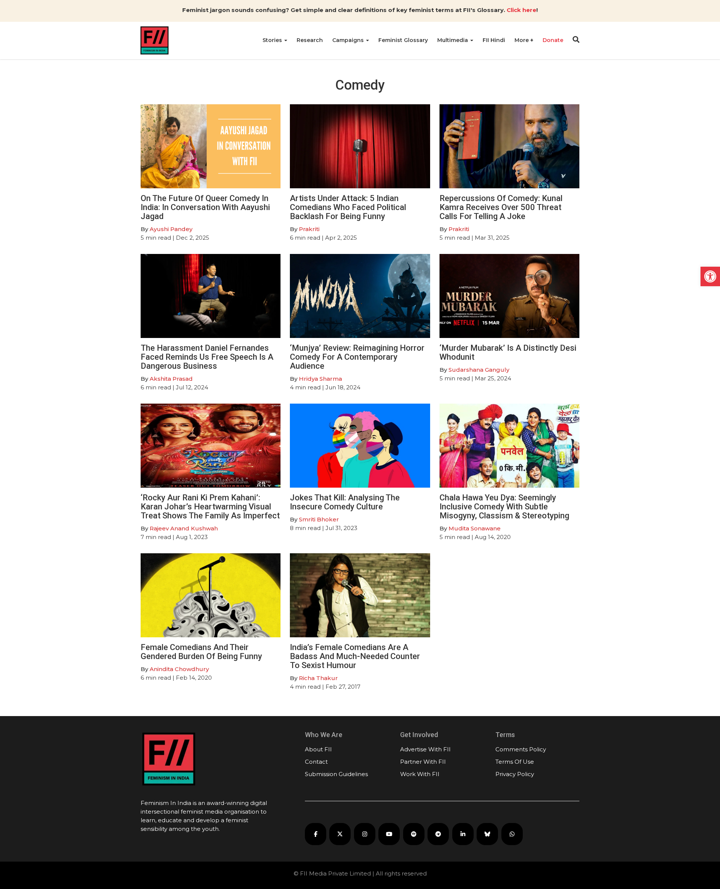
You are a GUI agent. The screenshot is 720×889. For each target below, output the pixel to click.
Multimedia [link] (453, 40)
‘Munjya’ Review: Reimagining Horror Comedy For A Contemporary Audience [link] (357, 357)
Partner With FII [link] (423, 761)
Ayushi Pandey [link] (171, 229)
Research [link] (310, 40)
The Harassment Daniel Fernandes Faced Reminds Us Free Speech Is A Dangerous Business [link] (207, 357)
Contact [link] (316, 761)
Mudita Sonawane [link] (474, 528)
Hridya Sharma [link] (320, 378)
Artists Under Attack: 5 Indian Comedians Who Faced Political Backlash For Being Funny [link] (348, 207)
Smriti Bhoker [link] (319, 519)
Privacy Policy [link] (514, 774)
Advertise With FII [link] (425, 749)
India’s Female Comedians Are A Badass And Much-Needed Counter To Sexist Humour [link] (355, 656)
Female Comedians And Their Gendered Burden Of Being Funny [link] (201, 652)
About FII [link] (318, 749)
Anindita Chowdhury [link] (179, 669)
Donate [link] (553, 40)
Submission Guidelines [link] (336, 774)
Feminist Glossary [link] (403, 40)
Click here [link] (521, 10)
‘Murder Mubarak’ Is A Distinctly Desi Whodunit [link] (508, 352)
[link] (710, 276)
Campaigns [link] (348, 40)
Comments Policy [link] (520, 749)
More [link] (522, 40)
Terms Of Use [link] (514, 761)
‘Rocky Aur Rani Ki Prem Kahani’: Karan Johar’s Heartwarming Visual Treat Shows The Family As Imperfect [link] (210, 506)
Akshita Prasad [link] (171, 378)
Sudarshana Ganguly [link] (478, 369)
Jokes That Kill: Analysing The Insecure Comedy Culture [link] (345, 502)
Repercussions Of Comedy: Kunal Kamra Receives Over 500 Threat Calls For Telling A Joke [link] (501, 207)
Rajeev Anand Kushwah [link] (184, 528)
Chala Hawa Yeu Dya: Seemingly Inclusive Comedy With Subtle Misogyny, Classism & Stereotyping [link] (504, 506)
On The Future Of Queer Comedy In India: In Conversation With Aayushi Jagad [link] (205, 207)
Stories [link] (273, 40)
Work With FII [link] (420, 774)
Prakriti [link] (309, 229)
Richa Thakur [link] (318, 678)
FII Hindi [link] (494, 40)
